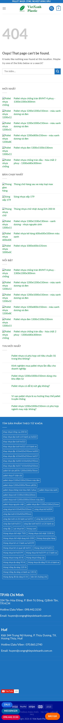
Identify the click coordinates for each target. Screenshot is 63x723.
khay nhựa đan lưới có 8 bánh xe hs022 (20, 437)
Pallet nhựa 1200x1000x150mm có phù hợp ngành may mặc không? (35, 407)
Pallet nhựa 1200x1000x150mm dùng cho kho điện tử (33, 377)
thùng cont (31, 529)
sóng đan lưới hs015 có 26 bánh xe (39, 524)
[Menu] (4, 8)
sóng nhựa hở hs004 (43, 509)
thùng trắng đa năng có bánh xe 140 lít (19, 572)
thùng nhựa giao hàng (46, 538)
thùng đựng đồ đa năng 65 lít (15, 577)
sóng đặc (7, 529)
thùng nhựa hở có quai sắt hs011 (17, 548)
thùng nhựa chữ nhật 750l (14, 533)
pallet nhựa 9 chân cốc (12, 476)
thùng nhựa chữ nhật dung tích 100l (18, 538)
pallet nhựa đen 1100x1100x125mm (43, 504)
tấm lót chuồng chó (39, 577)
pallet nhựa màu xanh (48, 490)
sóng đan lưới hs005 (45, 519)
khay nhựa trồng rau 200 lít (15, 432)
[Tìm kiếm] (51, 8)
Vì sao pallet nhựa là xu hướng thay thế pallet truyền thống (35, 397)
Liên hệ (54, 712)
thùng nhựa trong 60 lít (13, 558)
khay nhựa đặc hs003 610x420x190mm (20, 461)
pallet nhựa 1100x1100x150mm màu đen (21, 480)
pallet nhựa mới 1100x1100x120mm (19, 495)
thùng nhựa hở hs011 (43, 548)
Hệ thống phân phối (28, 712)
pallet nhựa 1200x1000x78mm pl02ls (19, 485)
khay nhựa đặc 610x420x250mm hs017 (20, 456)
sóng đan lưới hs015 (12, 524)
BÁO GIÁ (52, 716)
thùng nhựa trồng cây (35, 558)
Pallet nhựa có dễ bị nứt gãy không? (30, 386)
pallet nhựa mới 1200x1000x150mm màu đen (23, 500)
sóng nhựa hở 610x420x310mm (17, 509)
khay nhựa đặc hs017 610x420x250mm (20, 466)
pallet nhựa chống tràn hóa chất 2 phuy (19, 490)
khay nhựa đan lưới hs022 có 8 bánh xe (20, 447)
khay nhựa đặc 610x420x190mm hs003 (20, 451)
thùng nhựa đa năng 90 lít (14, 562)
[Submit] (58, 71)
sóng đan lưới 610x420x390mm (17, 514)
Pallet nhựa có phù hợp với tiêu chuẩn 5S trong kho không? (33, 357)
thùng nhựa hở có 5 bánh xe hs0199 (18, 543)
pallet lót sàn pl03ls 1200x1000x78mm (20, 471)
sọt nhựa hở (19, 529)
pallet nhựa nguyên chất (13, 504)
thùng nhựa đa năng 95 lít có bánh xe (43, 562)
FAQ (32, 714)
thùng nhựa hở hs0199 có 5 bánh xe (41, 553)
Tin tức (44, 712)
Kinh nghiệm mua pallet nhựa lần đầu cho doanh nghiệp (33, 367)
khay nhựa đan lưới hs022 (14, 442)
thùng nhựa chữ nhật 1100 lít (41, 533)
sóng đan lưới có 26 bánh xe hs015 (18, 519)
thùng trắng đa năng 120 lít (15, 567)
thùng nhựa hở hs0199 (13, 553)
